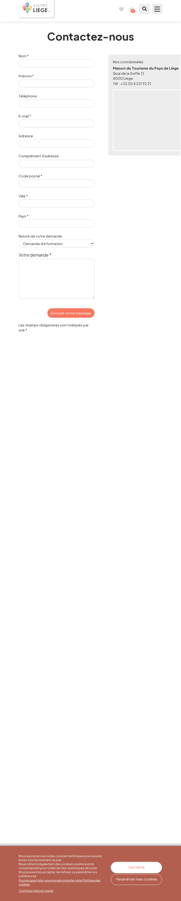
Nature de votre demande (40, 236)
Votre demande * (35, 255)
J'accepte (136, 867)
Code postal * (30, 176)
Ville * (23, 196)
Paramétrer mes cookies (136, 879)
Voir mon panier (132, 9)
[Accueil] (36, 8)
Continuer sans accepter (36, 891)
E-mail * (25, 116)
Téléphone (28, 96)
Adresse (26, 135)
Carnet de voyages (121, 9)
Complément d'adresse (39, 156)
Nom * (24, 56)
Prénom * (26, 76)
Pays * (24, 216)
